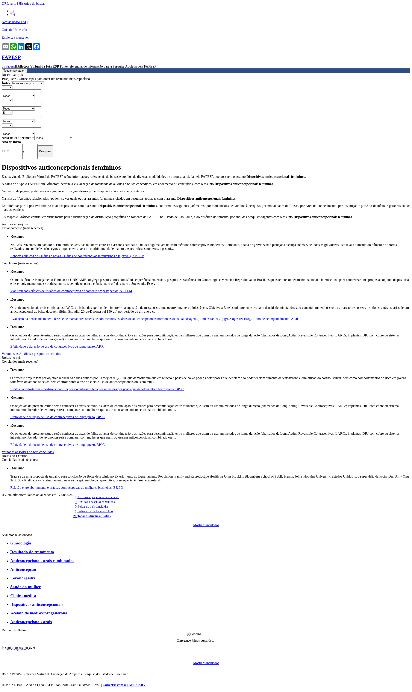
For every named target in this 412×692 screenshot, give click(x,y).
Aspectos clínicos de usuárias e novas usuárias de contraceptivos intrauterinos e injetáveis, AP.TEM (77, 256)
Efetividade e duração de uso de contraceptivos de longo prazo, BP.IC (57, 417)
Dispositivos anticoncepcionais (36, 604)
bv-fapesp (8, 66)
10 (75, 506)
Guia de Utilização (14, 30)
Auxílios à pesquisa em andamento (98, 497)
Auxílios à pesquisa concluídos (96, 502)
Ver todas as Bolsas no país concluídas (28, 452)
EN (12, 15)
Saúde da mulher (25, 587)
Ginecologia (20, 543)
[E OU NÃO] (7, 87)
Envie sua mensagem (16, 37)
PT (12, 11)
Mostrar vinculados (206, 525)
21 (75, 516)
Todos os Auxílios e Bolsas (94, 516)
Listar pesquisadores (17, 649)
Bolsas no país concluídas (92, 506)
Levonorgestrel (23, 578)
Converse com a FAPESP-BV (124, 685)
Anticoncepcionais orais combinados (42, 560)
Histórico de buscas (32, 3)
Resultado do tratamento (32, 552)
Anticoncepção (23, 569)
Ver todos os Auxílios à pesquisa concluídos (31, 354)
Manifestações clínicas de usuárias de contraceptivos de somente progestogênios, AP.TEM (71, 291)
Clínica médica (23, 595)
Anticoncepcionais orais (31, 622)
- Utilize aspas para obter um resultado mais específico (46, 79)
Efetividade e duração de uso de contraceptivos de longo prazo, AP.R (57, 346)
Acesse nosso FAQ (15, 22)
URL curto (9, 3)
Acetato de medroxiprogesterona (38, 613)
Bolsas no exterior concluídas (95, 511)
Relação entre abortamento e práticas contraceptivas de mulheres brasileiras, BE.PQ (66, 487)
